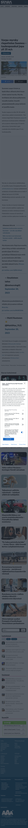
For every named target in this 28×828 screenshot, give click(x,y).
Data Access (14, 444)
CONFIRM (8, 439)
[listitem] (14, 410)
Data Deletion (5, 444)
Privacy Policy (22, 444)
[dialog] (14, 414)
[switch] (22, 414)
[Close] (25, 383)
